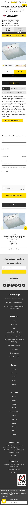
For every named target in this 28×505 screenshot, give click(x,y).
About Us (14, 324)
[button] (14, 480)
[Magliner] (11, 16)
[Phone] (8, 2)
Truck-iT (14, 396)
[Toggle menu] (2, 2)
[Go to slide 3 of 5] (14, 249)
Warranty (23, 88)
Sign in (14, 380)
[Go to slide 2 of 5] (11, 249)
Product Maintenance (7, 92)
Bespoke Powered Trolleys (14, 302)
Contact (14, 369)
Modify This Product (20, 92)
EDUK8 (14, 415)
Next (25, 228)
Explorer (14, 423)
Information (14, 316)
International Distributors (14, 332)
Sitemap (14, 373)
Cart (14, 376)
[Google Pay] (14, 75)
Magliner (14, 400)
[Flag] (20, 2)
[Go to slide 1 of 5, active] (9, 249)
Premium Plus (14, 419)
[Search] (5, 2)
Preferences (14, 500)
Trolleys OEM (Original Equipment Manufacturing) (14, 307)
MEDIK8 (14, 427)
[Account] (22, 2)
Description (6, 88)
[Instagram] (16, 285)
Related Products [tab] (14, 205)
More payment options (14, 79)
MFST (14, 431)
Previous (2, 228)
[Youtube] (4, 285)
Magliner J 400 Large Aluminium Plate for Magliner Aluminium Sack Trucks (14, 237)
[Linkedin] (8, 285)
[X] (23, 285)
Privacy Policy (14, 349)
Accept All (14, 502)
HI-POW (14, 404)
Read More (17, 25)
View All (14, 434)
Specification (14, 88)
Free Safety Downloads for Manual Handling (14, 340)
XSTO (14, 408)
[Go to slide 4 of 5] (16, 249)
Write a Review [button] (20, 32)
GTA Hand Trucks (14, 411)
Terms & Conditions (14, 345)
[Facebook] (12, 285)
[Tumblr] (19, 285)
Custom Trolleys (14, 295)
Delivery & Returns (14, 353)
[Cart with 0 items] (25, 2)
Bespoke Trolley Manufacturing (14, 299)
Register (14, 384)
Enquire (24, 5)
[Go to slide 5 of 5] (19, 249)
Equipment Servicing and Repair (14, 336)
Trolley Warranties (14, 357)
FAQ (14, 328)
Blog (14, 320)
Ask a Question (14, 83)
